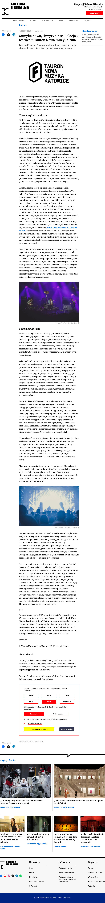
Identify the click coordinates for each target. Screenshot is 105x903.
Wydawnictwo (73, 20)
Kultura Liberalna (15, 9)
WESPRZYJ (95, 13)
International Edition (36, 881)
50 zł (31, 702)
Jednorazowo (58, 714)
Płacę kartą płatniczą (39, 729)
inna (67, 702)
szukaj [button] (89, 20)
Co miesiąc (34, 714)
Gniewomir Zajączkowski (10, 807)
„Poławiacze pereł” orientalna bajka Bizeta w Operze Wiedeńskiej (78, 801)
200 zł (49, 695)
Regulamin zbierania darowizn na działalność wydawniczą (67, 879)
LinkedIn (13, 34)
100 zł (67, 695)
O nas (31, 868)
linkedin (16, 876)
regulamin (38, 723)
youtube (5, 876)
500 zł (31, 695)
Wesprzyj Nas (93, 877)
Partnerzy (91, 868)
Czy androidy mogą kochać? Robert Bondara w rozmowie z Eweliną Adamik (65, 838)
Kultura (33, 20)
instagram (9, 876)
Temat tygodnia (18, 20)
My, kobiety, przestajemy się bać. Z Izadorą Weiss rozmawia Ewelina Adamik (12, 838)
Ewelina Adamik (60, 846)
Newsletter (33, 877)
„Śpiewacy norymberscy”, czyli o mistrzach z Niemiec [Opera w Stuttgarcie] (21, 801)
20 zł (49, 702)
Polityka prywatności (66, 872)
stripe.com (66, 729)
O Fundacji (33, 886)
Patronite (91, 886)
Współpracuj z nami (95, 872)
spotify (20, 876)
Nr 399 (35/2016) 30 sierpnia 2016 (31, 31)
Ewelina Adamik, (7, 846)
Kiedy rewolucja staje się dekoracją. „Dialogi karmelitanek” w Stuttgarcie (92, 838)
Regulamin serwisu (65, 868)
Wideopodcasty (47, 20)
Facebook (3, 34)
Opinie (61, 20)
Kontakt (32, 872)
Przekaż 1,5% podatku (96, 881)
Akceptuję (35, 723)
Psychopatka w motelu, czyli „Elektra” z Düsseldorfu (38, 837)
